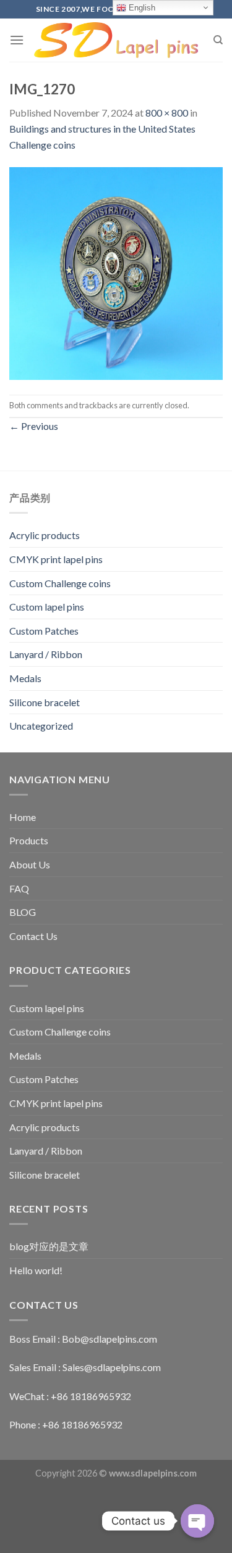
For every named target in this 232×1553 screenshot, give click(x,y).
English (140, 7)
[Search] (218, 40)
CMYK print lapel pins (56, 559)
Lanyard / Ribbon (45, 654)
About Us (29, 864)
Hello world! (35, 1270)
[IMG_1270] (116, 272)
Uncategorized (41, 725)
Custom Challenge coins (60, 583)
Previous (33, 426)
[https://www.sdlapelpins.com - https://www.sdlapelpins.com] (116, 40)
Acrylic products (44, 535)
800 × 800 (166, 112)
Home (22, 817)
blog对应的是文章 (48, 1246)
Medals (25, 678)
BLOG (22, 912)
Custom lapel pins (46, 606)
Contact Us (33, 936)
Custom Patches (44, 630)
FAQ (19, 888)
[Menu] (16, 40)
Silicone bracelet (44, 702)
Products (28, 840)
